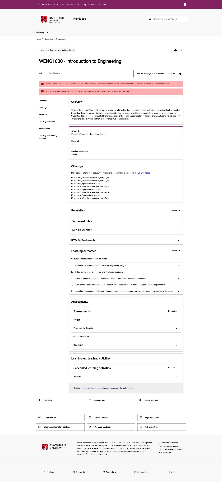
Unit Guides (145, 173)
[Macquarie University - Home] (52, 20)
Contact (104, 4)
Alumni (73, 4)
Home (38, 39)
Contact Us (80, 472)
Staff (62, 4)
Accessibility (111, 472)
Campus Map (142, 472)
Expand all (175, 211)
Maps (93, 4)
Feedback (50, 472)
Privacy (172, 472)
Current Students (48, 4)
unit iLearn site (129, 388)
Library (83, 4)
